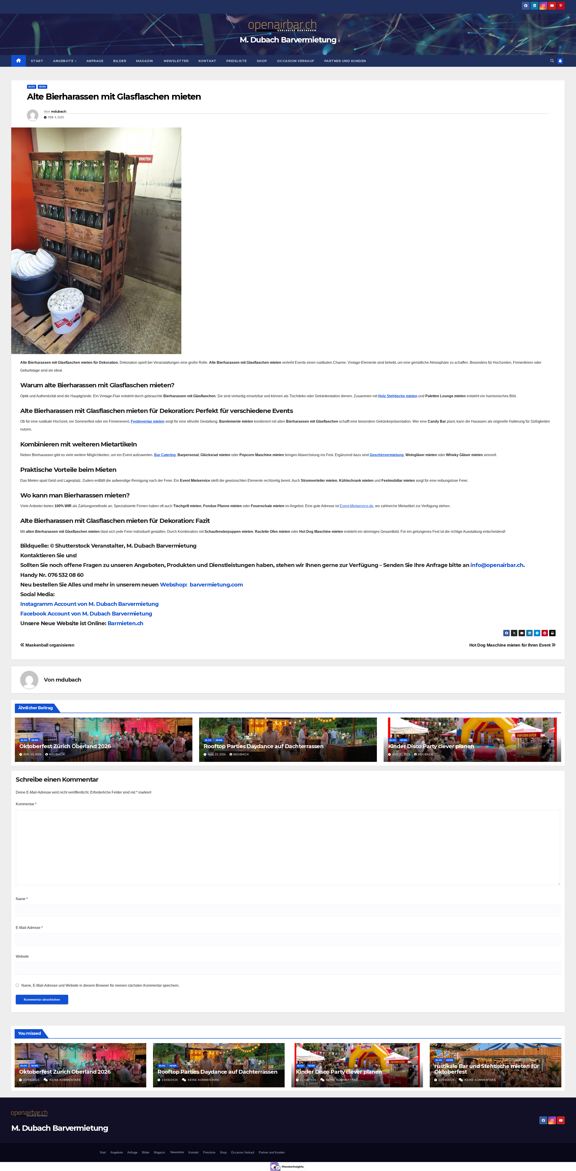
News (42, 86)
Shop (262, 61)
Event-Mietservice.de (356, 506)
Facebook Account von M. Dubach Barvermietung (86, 613)
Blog (31, 86)
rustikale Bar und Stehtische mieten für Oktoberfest (486, 1069)
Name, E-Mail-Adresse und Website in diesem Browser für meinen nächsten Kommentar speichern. (100, 985)
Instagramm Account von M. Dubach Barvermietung (89, 604)
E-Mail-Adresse (29, 928)
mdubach (58, 111)
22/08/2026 (308, 1080)
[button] (552, 61)
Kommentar (26, 804)
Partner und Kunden (345, 61)
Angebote (63, 61)
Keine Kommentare (65, 1080)
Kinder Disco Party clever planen (431, 746)
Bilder (119, 61)
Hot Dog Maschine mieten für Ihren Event (510, 645)
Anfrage (95, 61)
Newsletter (176, 61)
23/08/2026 (31, 1080)
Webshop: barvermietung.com (201, 584)
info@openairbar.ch (496, 565)
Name (22, 899)
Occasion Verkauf (295, 61)
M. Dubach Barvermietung (288, 40)
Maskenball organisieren (49, 645)
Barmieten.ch (126, 623)
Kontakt (207, 61)
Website (22, 956)
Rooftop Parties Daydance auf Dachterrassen (264, 746)
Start (37, 61)
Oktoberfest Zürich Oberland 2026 (65, 746)
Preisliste (236, 61)
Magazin (144, 61)
